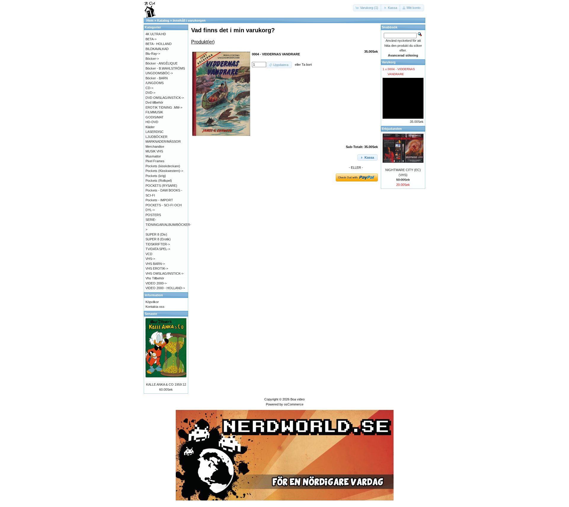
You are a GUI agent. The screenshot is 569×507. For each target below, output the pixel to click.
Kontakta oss (155, 306)
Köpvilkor (152, 302)
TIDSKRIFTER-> (158, 244)
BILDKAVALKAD (157, 49)
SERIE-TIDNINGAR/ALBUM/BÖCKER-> (168, 224)
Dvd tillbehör (154, 102)
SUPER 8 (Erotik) (158, 239)
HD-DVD (152, 122)
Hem (150, 20)
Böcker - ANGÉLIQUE (162, 63)
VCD (149, 254)
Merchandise (155, 146)
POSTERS (153, 215)
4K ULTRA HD (156, 34)
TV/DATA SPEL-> (158, 249)
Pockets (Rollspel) (159, 180)
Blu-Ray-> (153, 53)
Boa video (297, 399)
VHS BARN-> (155, 263)
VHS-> (150, 258)
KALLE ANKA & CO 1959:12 (166, 384)
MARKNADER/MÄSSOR (163, 141)
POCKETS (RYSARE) (161, 185)
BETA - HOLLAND (159, 44)
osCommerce (293, 404)
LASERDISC (155, 131)
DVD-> (150, 92)
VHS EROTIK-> (157, 268)
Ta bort (307, 64)
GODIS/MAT (155, 117)
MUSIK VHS (154, 151)
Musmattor (153, 156)
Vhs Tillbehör (155, 278)
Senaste (151, 314)
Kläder (150, 127)
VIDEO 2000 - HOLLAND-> (165, 288)
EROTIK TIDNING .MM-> (164, 107)
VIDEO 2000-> (156, 283)
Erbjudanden (392, 129)
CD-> (149, 88)
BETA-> (151, 39)
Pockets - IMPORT (159, 200)
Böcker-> (152, 58)
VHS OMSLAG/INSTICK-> (164, 273)
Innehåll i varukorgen (189, 20)
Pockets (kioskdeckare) (163, 166)
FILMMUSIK (154, 112)
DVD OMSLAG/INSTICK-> (165, 97)
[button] (367, 7)
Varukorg (389, 62)
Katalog (163, 20)
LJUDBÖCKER (156, 137)
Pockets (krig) (156, 176)
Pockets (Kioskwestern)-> (164, 171)
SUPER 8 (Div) (156, 234)
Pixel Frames (155, 161)
